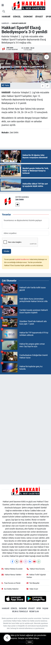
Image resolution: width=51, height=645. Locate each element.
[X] (17, 561)
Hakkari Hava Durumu (37, 569)
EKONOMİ (27, 16)
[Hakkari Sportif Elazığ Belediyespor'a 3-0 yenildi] (25, 67)
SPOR (48, 16)
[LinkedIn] (30, 561)
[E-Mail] (17, 205)
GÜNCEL (17, 16)
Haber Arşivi (34, 589)
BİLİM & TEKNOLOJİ (20, 611)
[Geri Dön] (7, 637)
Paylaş (7, 85)
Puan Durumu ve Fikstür (12, 583)
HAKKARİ (6, 16)
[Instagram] (26, 561)
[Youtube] (34, 561)
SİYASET (39, 16)
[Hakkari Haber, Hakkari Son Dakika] (28, 5)
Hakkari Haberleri (19, 23)
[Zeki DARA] (7, 201)
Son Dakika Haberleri (11, 589)
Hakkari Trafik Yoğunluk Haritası (36, 576)
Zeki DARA (19, 199)
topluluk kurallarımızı (22, 259)
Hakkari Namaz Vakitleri (13, 575)
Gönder (6, 251)
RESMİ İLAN (34, 611)
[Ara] (4, 11)
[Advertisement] (25, 401)
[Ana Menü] (3, 5)
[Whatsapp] (39, 561)
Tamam (29, 642)
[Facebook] (12, 561)
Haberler (5, 23)
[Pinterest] (21, 561)
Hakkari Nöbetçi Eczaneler (14, 569)
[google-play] (36, 599)
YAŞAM (45, 608)
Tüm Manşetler (34, 583)
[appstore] (14, 599)
